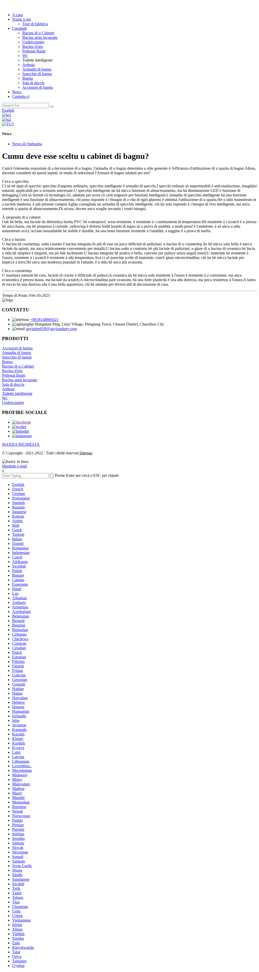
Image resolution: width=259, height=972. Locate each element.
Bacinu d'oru (32, 46)
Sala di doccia (33, 83)
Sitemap (85, 453)
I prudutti (19, 28)
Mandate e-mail (14, 466)
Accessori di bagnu (37, 87)
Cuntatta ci (20, 96)
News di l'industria (27, 144)
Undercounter (33, 42)
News (16, 92)
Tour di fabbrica (35, 24)
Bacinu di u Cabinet (38, 33)
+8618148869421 (44, 319)
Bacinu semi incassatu (39, 37)
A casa (17, 15)
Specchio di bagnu (37, 74)
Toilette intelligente (17, 393)
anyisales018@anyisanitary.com (51, 329)
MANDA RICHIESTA (21, 444)
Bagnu (27, 78)
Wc (25, 55)
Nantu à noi (21, 19)
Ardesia (28, 65)
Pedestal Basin (34, 51)
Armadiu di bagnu (36, 69)
